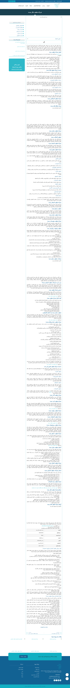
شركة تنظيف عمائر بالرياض (21, 46)
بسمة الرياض (58, 54)
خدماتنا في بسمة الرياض (17, 22)
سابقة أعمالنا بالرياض (37, 5)
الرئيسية (48, 5)
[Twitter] (11, 1)
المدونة (27, 5)
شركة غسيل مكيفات (53, 651)
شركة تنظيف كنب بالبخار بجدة (52, 364)
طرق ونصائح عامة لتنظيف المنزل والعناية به (19, 55)
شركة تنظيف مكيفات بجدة (53, 423)
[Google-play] (54, 680)
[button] (27, 38)
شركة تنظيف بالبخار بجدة (53, 296)
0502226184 (17, 69)
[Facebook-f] (14, 1)
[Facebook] (60, 680)
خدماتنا (31, 5)
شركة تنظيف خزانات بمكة (53, 445)
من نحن (43, 5)
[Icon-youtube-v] (56, 680)
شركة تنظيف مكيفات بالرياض (16, 651)
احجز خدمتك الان (21, 5)
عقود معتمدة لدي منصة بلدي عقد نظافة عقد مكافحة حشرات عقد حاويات (45, 487)
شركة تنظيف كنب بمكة (53, 408)
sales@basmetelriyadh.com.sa (47, 525)
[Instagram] (13, 1)
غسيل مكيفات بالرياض (35, 651)
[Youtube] (9, 1)
